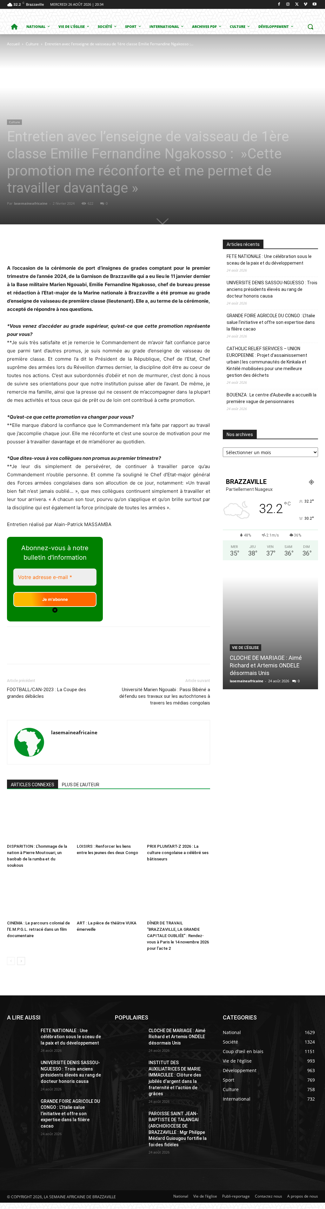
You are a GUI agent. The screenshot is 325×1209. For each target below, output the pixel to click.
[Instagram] (288, 4)
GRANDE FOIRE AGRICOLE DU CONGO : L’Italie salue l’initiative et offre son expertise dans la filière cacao (271, 322)
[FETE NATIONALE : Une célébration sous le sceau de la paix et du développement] (21, 1038)
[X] (297, 4)
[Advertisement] (100, 95)
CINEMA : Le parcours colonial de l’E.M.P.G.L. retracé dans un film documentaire (38, 929)
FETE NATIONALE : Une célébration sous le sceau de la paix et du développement (269, 260)
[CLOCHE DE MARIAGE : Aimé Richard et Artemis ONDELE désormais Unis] (270, 633)
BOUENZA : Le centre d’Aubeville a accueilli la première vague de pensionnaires (271, 398)
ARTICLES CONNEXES (32, 784)
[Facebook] (279, 4)
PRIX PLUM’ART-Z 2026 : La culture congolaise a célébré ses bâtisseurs (178, 852)
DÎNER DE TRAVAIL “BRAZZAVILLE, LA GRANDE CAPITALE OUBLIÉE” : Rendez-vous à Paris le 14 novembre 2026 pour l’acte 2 (178, 936)
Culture (32, 44)
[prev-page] (11, 961)
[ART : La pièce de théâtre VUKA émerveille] (108, 895)
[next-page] (21, 961)
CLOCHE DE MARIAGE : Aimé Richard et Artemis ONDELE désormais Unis (266, 665)
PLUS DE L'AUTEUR (80, 784)
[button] (310, 26)
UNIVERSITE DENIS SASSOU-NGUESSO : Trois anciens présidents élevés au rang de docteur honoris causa (272, 289)
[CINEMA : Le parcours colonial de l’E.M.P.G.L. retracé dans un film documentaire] (38, 895)
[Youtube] (314, 4)
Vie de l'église (245, 648)
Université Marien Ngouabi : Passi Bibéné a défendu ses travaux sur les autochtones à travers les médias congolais (164, 696)
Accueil (13, 44)
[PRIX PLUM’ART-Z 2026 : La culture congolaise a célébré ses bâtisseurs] (178, 819)
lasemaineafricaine (31, 203)
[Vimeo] (305, 4)
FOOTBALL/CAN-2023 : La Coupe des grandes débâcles (46, 693)
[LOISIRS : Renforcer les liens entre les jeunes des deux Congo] (108, 819)
